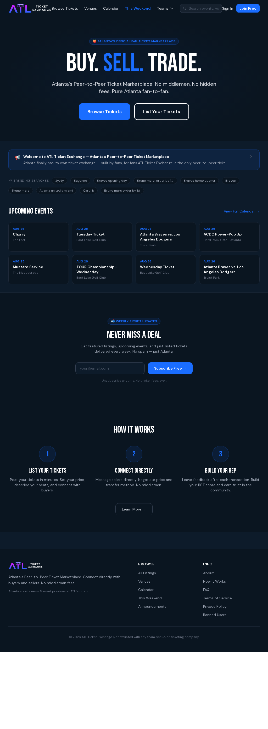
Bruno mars (21, 190)
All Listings (147, 573)
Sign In (227, 8)
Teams (163, 8)
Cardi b (88, 190)
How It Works (214, 581)
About (208, 573)
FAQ (206, 589)
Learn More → (134, 509)
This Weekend (138, 8)
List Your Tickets (161, 111)
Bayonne (80, 181)
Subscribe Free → (170, 368)
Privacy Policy (215, 606)
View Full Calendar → (242, 211)
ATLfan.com (79, 591)
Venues (90, 8)
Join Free (247, 8)
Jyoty (59, 181)
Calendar (111, 8)
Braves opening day (112, 181)
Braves (230, 181)
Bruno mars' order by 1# (155, 181)
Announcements (152, 606)
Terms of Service (217, 598)
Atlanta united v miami (56, 190)
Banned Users (214, 614)
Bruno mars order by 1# (122, 190)
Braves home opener (199, 181)
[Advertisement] (134, 690)
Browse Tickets (65, 8)
